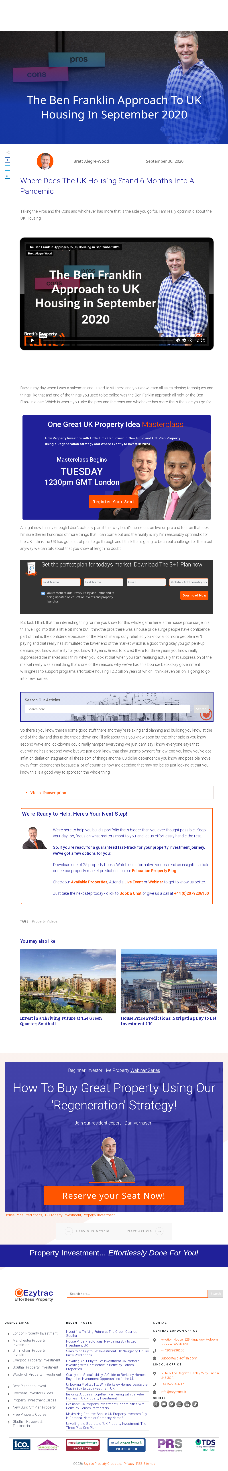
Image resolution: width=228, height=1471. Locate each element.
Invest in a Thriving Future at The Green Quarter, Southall (68, 990)
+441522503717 (172, 1384)
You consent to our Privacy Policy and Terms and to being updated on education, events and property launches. (80, 597)
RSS (139, 1463)
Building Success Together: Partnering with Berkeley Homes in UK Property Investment (107, 1396)
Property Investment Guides (34, 1400)
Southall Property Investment (35, 1367)
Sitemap (149, 1463)
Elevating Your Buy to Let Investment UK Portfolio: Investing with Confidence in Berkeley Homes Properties (107, 1365)
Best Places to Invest (29, 1386)
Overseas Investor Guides (33, 1393)
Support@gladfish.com (179, 1358)
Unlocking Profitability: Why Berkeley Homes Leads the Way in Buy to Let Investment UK (107, 1386)
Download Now (194, 595)
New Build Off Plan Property (34, 1407)
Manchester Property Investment (29, 1342)
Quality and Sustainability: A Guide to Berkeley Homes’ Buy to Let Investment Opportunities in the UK (107, 1377)
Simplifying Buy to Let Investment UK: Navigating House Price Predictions (107, 1353)
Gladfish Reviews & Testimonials (28, 1423)
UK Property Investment (62, 1215)
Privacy (129, 1463)
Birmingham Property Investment (29, 1352)
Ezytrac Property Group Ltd (102, 1463)
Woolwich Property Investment (37, 1374)
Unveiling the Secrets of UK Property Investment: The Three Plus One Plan (107, 1426)
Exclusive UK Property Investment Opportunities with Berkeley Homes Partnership (107, 1406)
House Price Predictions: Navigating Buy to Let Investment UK (169, 990)
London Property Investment (35, 1333)
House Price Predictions (23, 1215)
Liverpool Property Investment (36, 1360)
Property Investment (99, 1215)
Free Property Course (29, 1414)
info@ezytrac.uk (173, 1391)
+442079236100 (172, 1350)
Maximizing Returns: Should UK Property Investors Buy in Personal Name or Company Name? (107, 1416)
